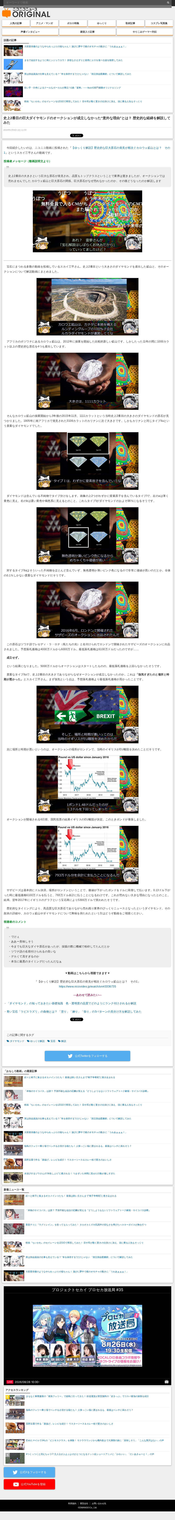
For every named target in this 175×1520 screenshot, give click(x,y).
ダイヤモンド (17, 1041)
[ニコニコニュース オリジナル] (26, 13)
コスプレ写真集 (159, 23)
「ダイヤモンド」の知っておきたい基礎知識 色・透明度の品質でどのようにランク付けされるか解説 (71, 1003)
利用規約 (72, 1503)
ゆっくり (102, 23)
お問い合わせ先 (99, 1503)
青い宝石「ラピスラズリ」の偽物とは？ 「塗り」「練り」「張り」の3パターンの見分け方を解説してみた (74, 1011)
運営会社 (84, 1503)
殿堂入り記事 (87, 31)
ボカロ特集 (73, 23)
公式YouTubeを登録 (32, 1484)
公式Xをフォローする (32, 1472)
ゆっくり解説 (37, 1041)
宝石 (53, 1041)
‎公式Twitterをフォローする (90, 1055)
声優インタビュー (30, 31)
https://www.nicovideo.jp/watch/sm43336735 (87, 986)
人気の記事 (16, 23)
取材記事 (130, 23)
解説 (63, 1041)
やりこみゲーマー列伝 (145, 31)
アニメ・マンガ (44, 23)
